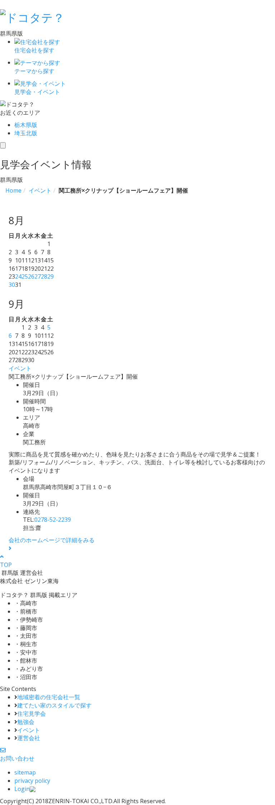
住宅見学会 (31, 714)
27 (37, 276)
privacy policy (32, 781)
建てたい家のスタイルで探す (54, 705)
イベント (20, 368)
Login (22, 789)
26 (31, 276)
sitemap (25, 772)
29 (50, 276)
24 (18, 276)
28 (44, 276)
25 (24, 276)
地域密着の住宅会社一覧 (48, 697)
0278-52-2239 (52, 520)
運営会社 (28, 738)
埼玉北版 (25, 133)
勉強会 (25, 722)
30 (12, 285)
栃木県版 (25, 125)
